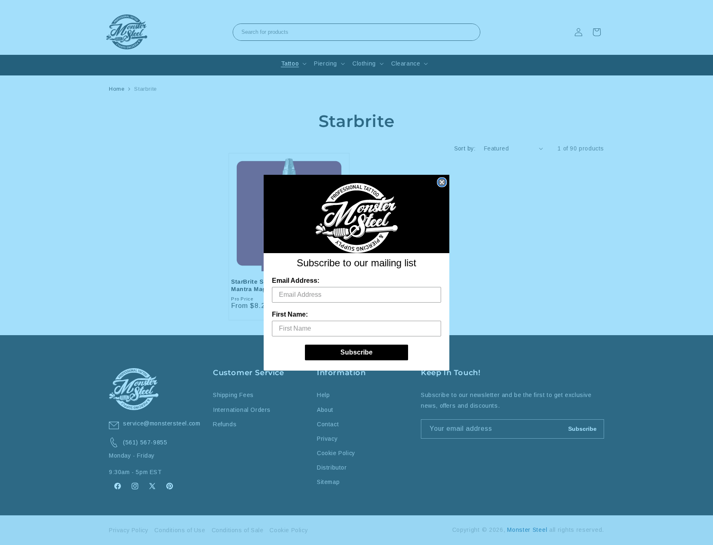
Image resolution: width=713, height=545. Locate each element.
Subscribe (356, 352)
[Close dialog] (442, 182)
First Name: (290, 314)
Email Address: (295, 280)
